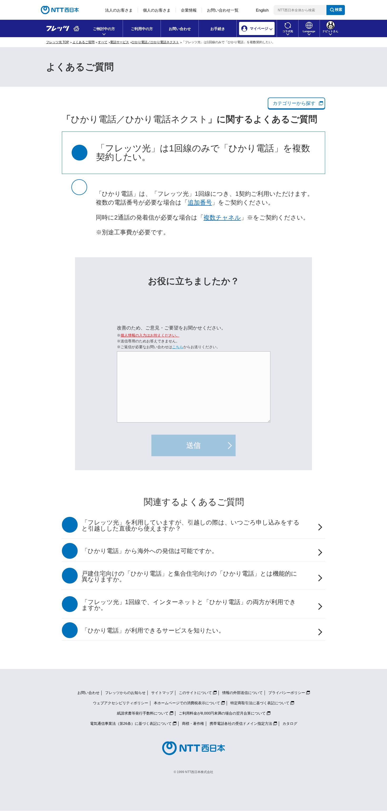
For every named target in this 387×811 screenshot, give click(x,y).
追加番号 (200, 202)
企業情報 (189, 10)
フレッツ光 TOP (57, 42)
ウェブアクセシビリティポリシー (120, 703)
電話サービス (119, 42)
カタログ (289, 723)
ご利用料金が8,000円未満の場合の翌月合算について (222, 713)
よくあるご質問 (83, 42)
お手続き (217, 29)
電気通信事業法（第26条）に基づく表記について (131, 723)
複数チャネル (222, 217)
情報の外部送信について (242, 693)
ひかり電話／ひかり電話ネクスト (155, 42)
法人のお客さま (119, 10)
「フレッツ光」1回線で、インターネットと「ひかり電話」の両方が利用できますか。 (189, 605)
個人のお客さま (157, 10)
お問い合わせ (180, 29)
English (262, 10)
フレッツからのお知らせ (125, 693)
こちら (177, 347)
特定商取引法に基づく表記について (259, 703)
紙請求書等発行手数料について (142, 713)
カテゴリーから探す (294, 103)
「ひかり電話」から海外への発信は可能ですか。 (150, 551)
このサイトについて (195, 693)
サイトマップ (162, 693)
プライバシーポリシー (286, 693)
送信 (193, 445)
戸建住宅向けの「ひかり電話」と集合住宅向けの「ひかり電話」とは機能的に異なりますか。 (189, 576)
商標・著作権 (193, 723)
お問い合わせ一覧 (223, 10)
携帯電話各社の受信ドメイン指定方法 (241, 723)
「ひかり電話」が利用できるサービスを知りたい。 (153, 630)
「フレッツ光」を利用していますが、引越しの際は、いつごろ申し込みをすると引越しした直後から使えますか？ (191, 525)
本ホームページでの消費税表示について (187, 703)
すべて (102, 42)
